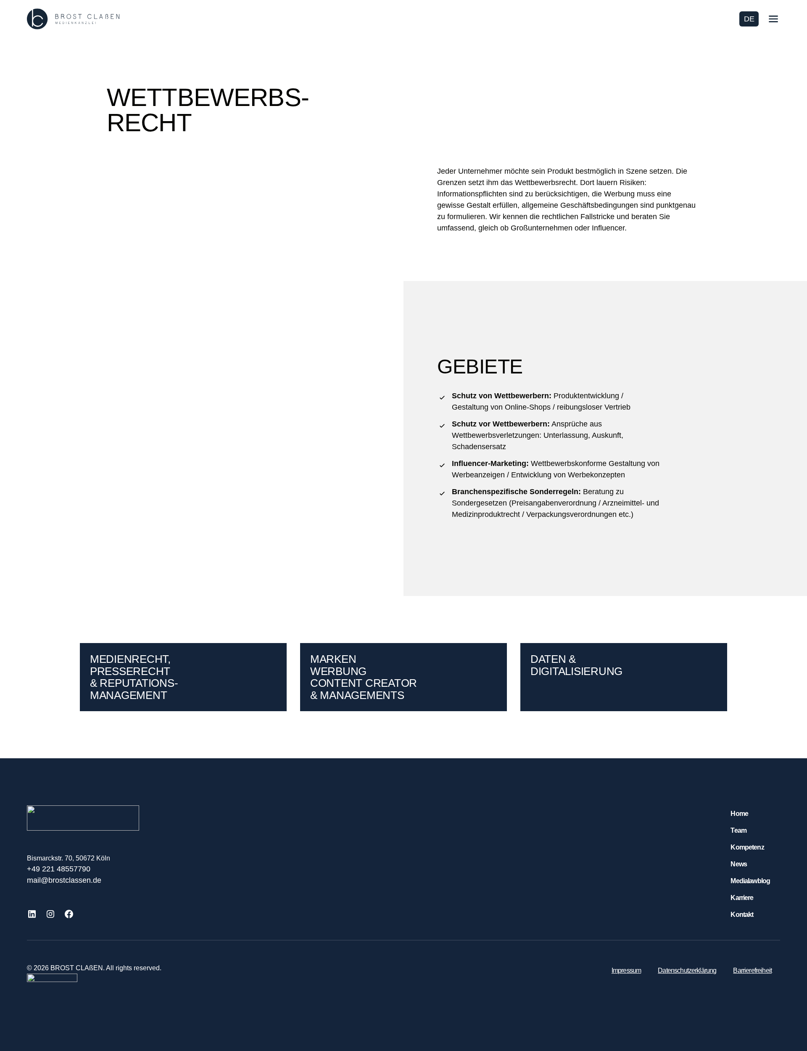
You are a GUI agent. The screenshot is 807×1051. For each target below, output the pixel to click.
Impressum (626, 970)
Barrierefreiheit (752, 970)
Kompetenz (747, 847)
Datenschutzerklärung (687, 970)
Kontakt (742, 914)
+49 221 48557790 (58, 869)
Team (738, 830)
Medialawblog (750, 880)
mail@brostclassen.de (64, 880)
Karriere (742, 897)
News (739, 864)
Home (739, 813)
